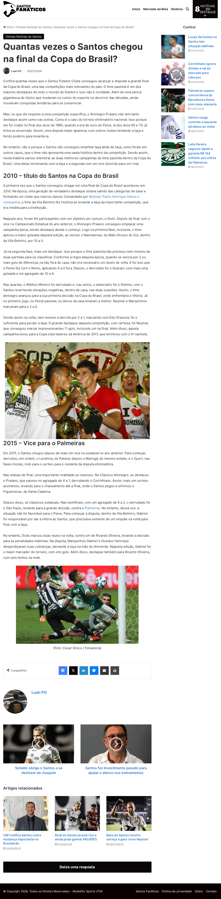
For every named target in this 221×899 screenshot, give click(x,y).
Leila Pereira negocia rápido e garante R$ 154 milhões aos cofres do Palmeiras (202, 153)
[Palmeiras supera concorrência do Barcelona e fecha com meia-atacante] (173, 100)
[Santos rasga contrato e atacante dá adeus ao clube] (173, 127)
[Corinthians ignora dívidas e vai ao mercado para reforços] (173, 73)
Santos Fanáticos (147, 891)
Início (136, 9)
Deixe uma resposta (77, 867)
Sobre (199, 891)
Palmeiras (92, 508)
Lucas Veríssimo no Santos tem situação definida (202, 41)
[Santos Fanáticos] (24, 9)
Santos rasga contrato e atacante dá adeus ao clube (202, 122)
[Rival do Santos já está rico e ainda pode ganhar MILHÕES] (77, 813)
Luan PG (16, 71)
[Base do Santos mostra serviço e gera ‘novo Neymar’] (129, 813)
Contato (211, 891)
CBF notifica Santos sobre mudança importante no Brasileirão (22, 839)
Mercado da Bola (155, 9)
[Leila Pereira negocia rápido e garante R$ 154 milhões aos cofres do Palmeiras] (173, 154)
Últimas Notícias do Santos (34, 27)
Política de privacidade (177, 891)
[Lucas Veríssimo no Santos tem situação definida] (173, 47)
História (177, 9)
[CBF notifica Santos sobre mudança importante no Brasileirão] (25, 813)
